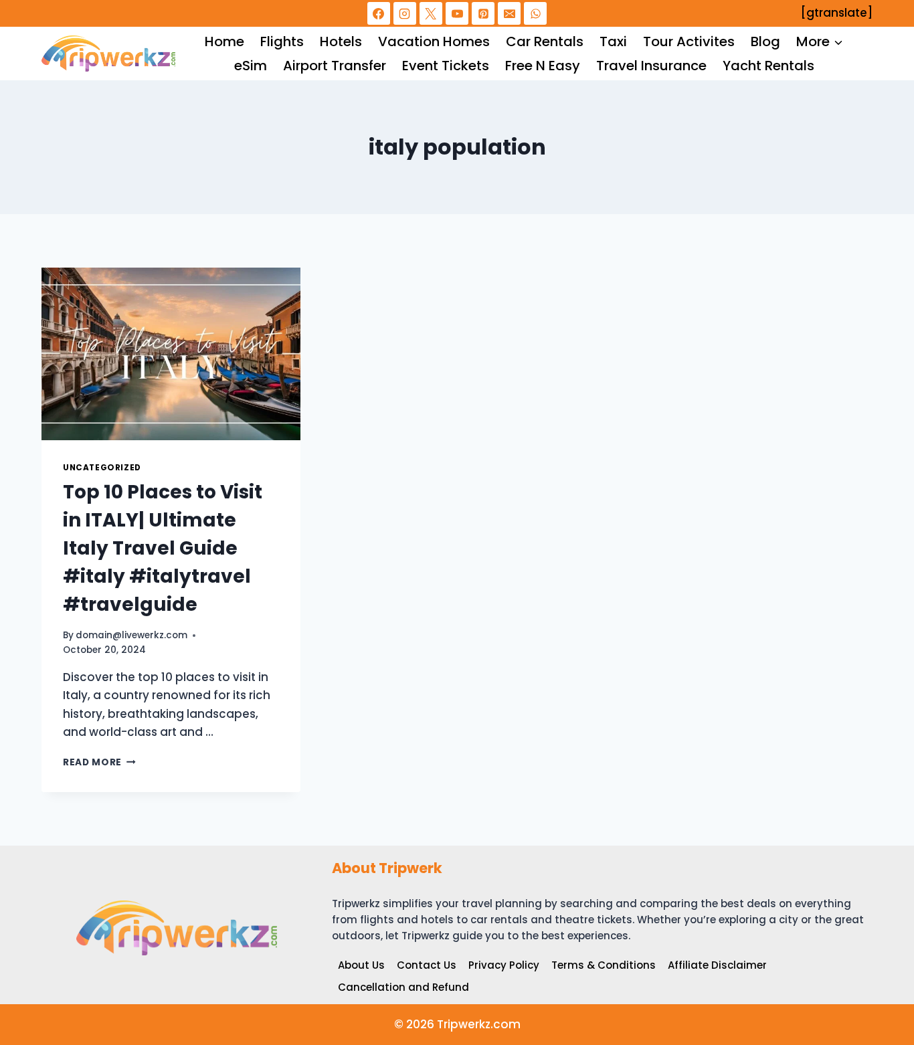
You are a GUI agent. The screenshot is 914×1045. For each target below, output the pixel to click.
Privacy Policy (503, 965)
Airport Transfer (334, 65)
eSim (250, 65)
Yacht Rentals (768, 65)
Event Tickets (445, 65)
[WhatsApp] (535, 13)
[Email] (509, 13)
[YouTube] (457, 13)
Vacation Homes (434, 41)
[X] (431, 13)
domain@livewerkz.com (131, 635)
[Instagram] (404, 13)
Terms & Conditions (603, 965)
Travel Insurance (651, 65)
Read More (99, 762)
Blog (765, 41)
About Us (361, 965)
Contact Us (426, 965)
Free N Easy (542, 65)
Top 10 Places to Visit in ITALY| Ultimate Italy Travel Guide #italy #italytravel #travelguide (162, 548)
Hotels (341, 41)
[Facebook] (378, 13)
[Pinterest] (483, 13)
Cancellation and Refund (403, 987)
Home (224, 41)
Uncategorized (102, 467)
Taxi (613, 41)
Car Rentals (544, 41)
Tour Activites (689, 41)
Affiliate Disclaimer (717, 965)
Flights (282, 41)
